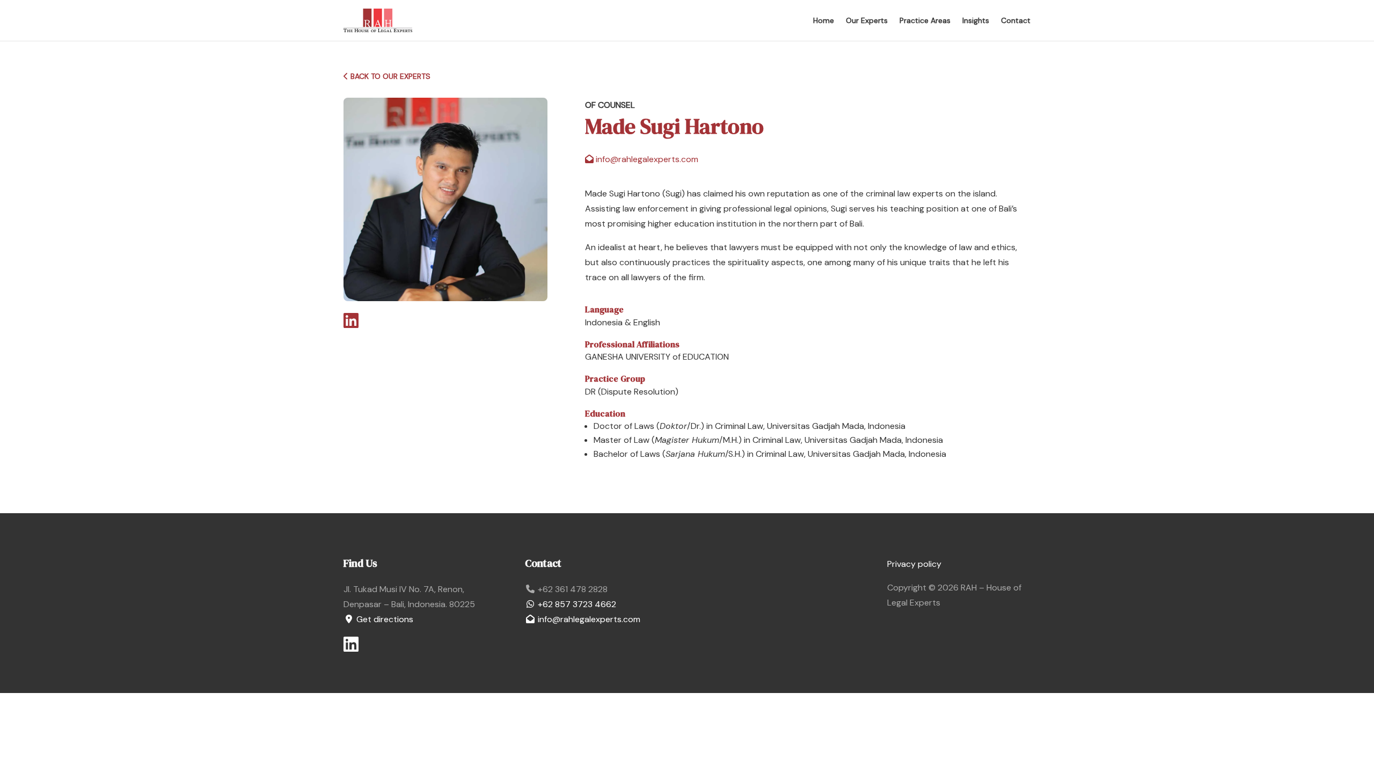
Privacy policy (914, 564)
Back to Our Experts (389, 76)
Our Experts (867, 20)
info (646, 159)
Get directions (383, 619)
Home (823, 20)
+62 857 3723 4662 (576, 604)
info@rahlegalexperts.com (588, 619)
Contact (1015, 20)
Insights (975, 20)
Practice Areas (925, 20)
